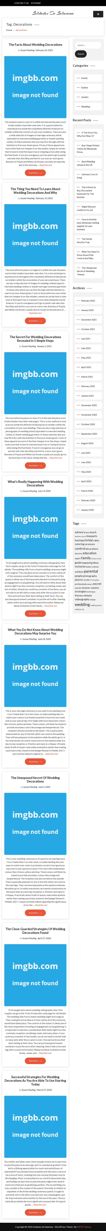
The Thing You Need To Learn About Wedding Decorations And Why (35, 190)
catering (79, 544)
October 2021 (88, 329)
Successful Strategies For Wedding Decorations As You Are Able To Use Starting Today (35, 1080)
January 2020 (87, 509)
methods (95, 567)
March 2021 (87, 376)
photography (90, 575)
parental (91, 571)
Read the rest (45, 165)
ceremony (90, 544)
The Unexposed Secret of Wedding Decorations (35, 779)
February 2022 (88, 300)
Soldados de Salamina (53, 13)
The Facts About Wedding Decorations (35, 44)
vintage (93, 600)
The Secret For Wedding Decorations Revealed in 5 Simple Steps (35, 338)
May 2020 (86, 471)
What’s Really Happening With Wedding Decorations (35, 483)
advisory (80, 532)
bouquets (92, 536)
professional (80, 584)
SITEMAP (36, 3)
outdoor (79, 571)
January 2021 (87, 395)
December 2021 (89, 319)
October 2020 (88, 424)
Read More (34, 173)
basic (87, 532)
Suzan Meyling (28, 50)
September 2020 (89, 433)
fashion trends (96, 558)
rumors (90, 584)
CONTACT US (21, 3)
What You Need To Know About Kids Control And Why (88, 255)
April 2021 (86, 367)
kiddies (89, 567)
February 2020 (88, 500)
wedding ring (79, 609)
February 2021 (88, 386)
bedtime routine (80, 536)
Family (84, 78)
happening (87, 562)
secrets (78, 588)
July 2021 (85, 338)
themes (79, 595)
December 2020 (89, 405)
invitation (80, 566)
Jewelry (84, 97)
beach (93, 532)
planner (79, 579)
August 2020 (87, 443)
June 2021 (86, 348)
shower (86, 587)
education (89, 553)
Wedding (85, 106)
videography (82, 599)
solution (95, 587)
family (86, 558)
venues (87, 595)
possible (87, 580)
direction (78, 553)
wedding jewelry (96, 605)
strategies (80, 591)
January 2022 (87, 310)
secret (97, 583)
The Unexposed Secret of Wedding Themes (86, 271)
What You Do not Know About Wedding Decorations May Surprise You (35, 631)
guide (78, 562)
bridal (89, 540)
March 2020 (87, 490)
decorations (92, 548)
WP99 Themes (84, 1226)
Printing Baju (94, 580)
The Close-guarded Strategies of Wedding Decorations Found (35, 930)
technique (91, 591)
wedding (82, 604)
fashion (84, 87)
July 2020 (85, 452)
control (80, 548)
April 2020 (86, 481)
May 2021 (86, 357)
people (78, 575)
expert (78, 558)
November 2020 (89, 414)
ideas (96, 562)
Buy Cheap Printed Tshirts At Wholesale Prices (88, 148)
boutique (80, 540)
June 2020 (86, 462)
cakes (96, 540)
